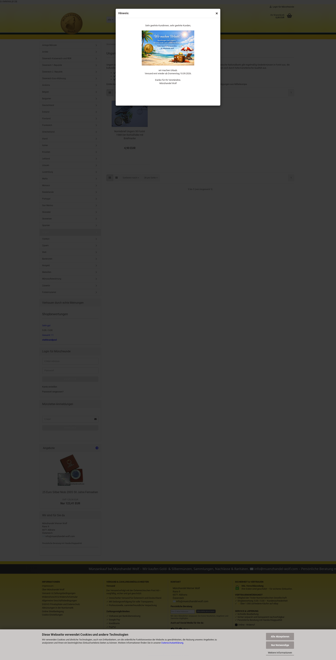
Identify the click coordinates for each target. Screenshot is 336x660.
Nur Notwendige (280, 645)
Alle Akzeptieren (280, 636)
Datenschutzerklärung (172, 642)
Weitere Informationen (280, 652)
